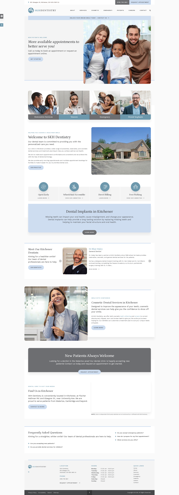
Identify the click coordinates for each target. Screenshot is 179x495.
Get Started (36, 59)
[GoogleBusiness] (28, 472)
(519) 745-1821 (64, 479)
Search (50, 492)
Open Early (43, 194)
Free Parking (135, 194)
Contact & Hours (37, 406)
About (135, 470)
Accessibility (42, 492)
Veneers (74, 117)
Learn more (98, 327)
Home (135, 468)
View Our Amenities (73, 198)
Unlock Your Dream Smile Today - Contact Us (88, 18)
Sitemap (56, 492)
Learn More (42, 198)
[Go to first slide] (149, 261)
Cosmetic (136, 474)
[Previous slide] (60, 261)
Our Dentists (36, 267)
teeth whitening (125, 316)
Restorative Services (43, 117)
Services (136, 472)
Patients (120, 10)
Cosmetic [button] (95, 10)
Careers (132, 10)
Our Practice (36, 167)
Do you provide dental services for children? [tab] (46, 447)
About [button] (72, 10)
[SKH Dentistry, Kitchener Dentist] (37, 467)
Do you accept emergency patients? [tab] (130, 433)
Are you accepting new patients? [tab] (42, 443)
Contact (143, 10)
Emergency (108, 10)
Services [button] (83, 10)
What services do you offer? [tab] (127, 440)
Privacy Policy (32, 492)
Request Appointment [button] (140, 2)
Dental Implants (135, 117)
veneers (137, 316)
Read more (93, 269)
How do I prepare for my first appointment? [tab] (133, 436)
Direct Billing (104, 194)
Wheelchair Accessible (74, 194)
